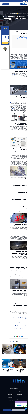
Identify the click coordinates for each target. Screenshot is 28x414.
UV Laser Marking (13, 108)
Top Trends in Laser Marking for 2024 (21, 324)
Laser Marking (12, 13)
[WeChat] (23, 406)
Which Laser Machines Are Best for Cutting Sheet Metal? (20, 370)
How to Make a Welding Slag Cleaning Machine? (8, 370)
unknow (16, 13)
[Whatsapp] (26, 406)
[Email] (21, 406)
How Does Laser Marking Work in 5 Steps (17, 328)
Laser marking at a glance (19, 330)
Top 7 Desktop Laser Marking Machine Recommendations (8, 355)
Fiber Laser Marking (13, 102)
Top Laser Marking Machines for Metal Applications (19, 322)
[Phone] (17, 406)
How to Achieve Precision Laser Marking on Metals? (19, 325)
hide (25, 36)
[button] (18, 4)
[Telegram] (19, 406)
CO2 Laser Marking (13, 105)
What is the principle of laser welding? (20, 355)
